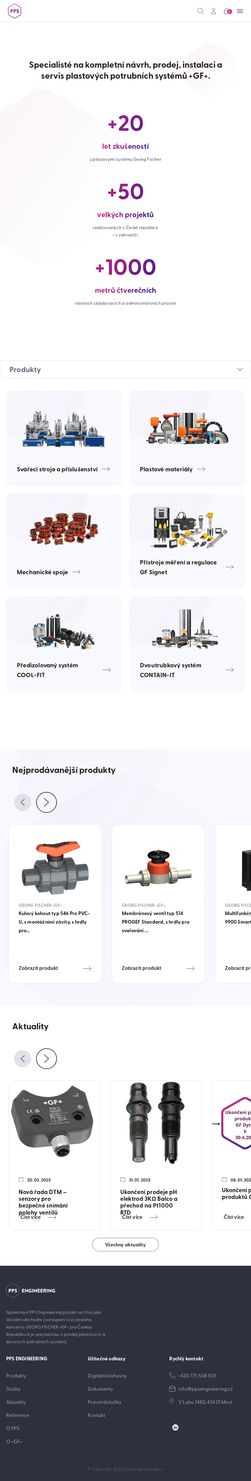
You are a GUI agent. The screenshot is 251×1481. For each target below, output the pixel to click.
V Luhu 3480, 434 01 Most (205, 1401)
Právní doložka (104, 1401)
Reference (17, 1414)
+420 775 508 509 (197, 1375)
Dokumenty (100, 1388)
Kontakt (96, 1414)
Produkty (16, 1375)
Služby (13, 1388)
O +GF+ (14, 1441)
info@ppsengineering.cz (205, 1388)
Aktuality (16, 1401)
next (46, 802)
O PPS (13, 1428)
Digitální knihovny (107, 1375)
